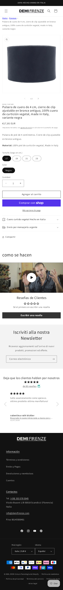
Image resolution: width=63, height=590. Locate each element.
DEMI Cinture (15, 574)
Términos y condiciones (17, 459)
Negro (9, 170)
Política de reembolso (50, 574)
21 (27, 158)
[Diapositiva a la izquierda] (24, 98)
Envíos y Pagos (13, 466)
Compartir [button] (10, 236)
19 (17, 158)
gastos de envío (26, 128)
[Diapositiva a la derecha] (38, 98)
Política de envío (53, 579)
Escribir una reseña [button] (31, 315)
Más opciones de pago (31, 210)
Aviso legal (33, 583)
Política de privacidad (15, 579)
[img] (31, 382)
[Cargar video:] (31, 278)
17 (7, 158)
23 (37, 158)
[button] (6, 11)
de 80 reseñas (30, 386)
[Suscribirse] (53, 359)
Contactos (11, 491)
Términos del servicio (35, 579)
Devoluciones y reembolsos (19, 473)
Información (13, 451)
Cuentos (10, 480)
